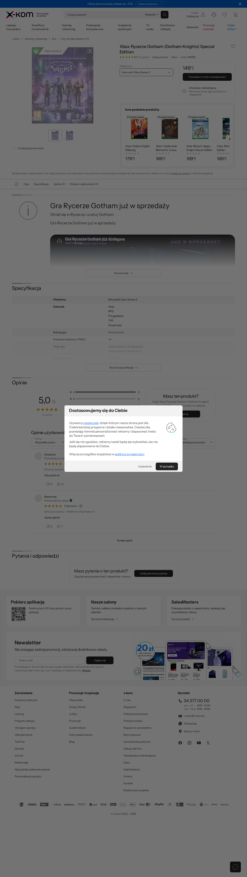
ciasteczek (90, 423)
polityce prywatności (129, 454)
